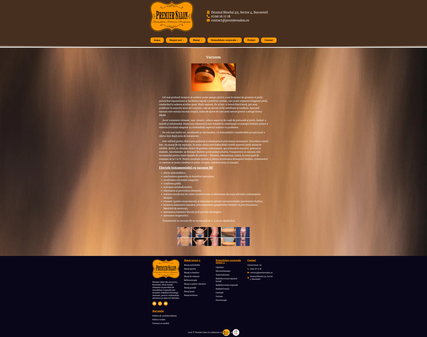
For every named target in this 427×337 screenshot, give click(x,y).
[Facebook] (154, 304)
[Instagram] (160, 304)
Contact (269, 40)
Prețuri (251, 40)
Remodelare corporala (223, 40)
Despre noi (175, 40)
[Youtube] (166, 304)
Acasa (157, 40)
